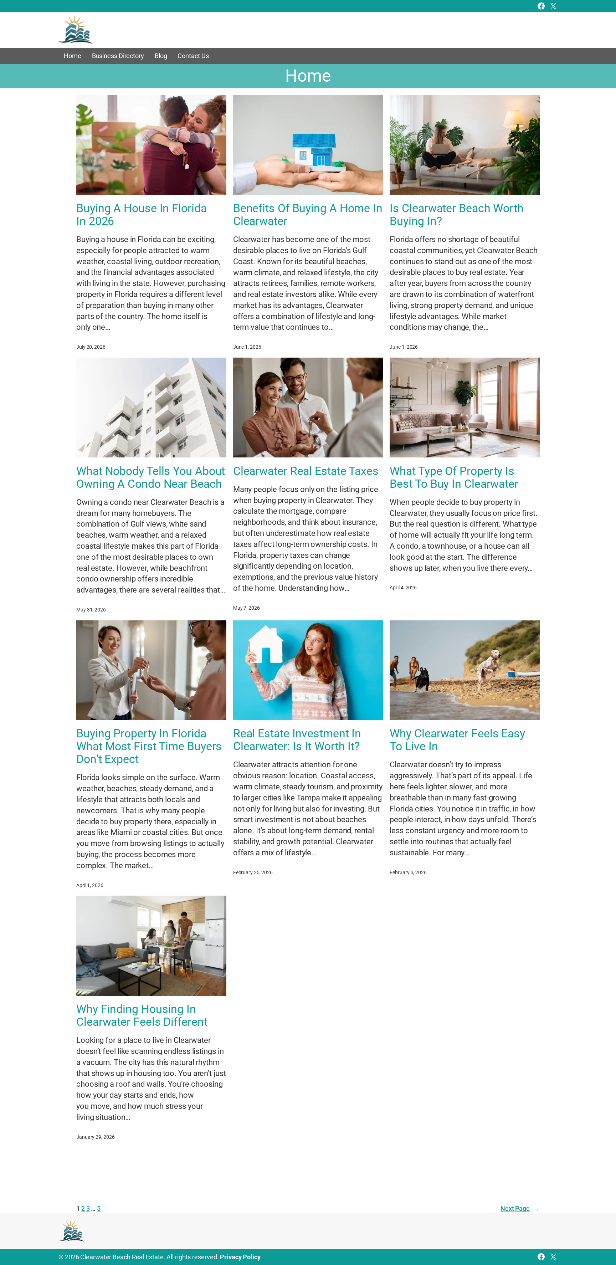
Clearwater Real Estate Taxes (306, 471)
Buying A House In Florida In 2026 (141, 214)
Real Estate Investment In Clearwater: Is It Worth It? (297, 740)
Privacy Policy (240, 1257)
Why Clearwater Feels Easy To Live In (457, 740)
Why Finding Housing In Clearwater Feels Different (141, 1015)
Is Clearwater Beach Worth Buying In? (457, 214)
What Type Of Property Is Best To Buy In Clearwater (454, 477)
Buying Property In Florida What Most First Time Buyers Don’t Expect (149, 746)
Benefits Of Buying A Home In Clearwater (308, 214)
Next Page (520, 1208)
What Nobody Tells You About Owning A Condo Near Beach (150, 477)
